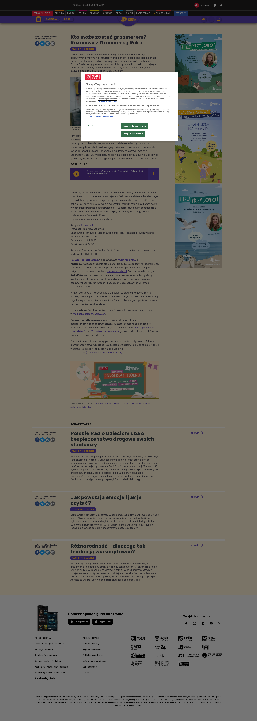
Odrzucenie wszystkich (134, 126)
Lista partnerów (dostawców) (100, 117)
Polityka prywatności (107, 101)
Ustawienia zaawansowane (99, 126)
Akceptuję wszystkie (132, 134)
